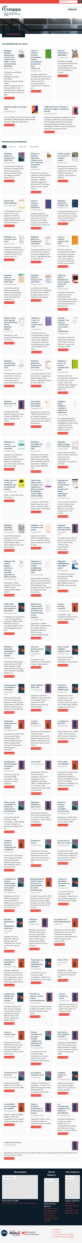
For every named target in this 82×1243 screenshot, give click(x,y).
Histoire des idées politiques (10, 202)
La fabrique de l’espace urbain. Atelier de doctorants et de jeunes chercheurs (10, 884)
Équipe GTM (22, 146)
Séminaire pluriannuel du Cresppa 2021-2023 (10, 364)
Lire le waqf (35, 762)
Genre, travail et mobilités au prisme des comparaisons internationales (10, 806)
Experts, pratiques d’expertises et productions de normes (37, 1108)
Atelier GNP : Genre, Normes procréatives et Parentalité (10, 607)
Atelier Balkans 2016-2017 (37, 686)
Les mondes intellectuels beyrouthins (36, 403)
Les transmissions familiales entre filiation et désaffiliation (64, 1108)
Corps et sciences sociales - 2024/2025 (35, 204)
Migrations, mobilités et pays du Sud (36, 804)
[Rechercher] (80, 1)
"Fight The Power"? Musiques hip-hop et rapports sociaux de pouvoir (56, 109)
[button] (72, 9)
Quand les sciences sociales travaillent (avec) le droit (63, 806)
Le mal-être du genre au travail (64, 841)
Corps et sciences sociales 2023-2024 (63, 240)
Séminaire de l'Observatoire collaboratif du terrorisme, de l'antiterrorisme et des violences (37, 610)
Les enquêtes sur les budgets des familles (10, 1106)
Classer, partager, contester (61, 606)
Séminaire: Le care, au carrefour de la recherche (10, 445)
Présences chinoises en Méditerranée (63, 687)
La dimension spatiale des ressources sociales (9, 997)
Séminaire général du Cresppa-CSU (63, 203)
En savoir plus (8, 98)
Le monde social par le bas (10, 1074)
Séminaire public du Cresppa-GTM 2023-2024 (9, 278)
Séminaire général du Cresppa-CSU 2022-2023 (36, 364)
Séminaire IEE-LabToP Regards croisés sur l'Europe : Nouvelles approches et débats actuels (10, 569)
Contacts (57, 1232)
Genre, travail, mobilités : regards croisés (64, 649)
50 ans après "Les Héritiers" (64, 763)
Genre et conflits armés (9, 1033)
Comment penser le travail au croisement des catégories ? (10, 844)
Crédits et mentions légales (64, 1237)
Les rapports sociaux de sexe (37, 1074)
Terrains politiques (35, 722)
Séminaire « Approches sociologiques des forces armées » (9, 651)
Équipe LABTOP (34, 146)
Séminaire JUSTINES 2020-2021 (8, 527)
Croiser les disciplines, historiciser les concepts (64, 882)
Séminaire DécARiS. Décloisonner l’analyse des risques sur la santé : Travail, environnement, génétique (10, 58)
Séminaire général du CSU (10, 402)
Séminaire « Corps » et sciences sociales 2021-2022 (63, 365)
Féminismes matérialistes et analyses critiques (10, 724)
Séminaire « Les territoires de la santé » (37, 527)
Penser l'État (63, 960)
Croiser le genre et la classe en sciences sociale (64, 156)
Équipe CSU (12, 146)
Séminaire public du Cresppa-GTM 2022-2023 (36, 278)
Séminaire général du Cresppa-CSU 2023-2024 (36, 240)
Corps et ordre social (12, 1142)
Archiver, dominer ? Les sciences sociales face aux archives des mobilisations (63, 324)
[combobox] (68, 1)
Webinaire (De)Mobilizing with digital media (63, 564)
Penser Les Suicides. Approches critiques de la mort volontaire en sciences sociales (37, 160)
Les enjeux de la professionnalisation (62, 920)
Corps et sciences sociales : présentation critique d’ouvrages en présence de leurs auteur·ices (36, 59)
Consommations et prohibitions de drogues (10, 687)
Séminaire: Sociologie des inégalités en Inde (36, 445)
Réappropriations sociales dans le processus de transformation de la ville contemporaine (37, 884)
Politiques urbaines (33, 920)
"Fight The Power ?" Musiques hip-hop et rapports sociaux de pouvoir (64, 280)
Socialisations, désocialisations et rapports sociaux (10, 765)
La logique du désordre (63, 722)
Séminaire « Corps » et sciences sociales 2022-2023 (37, 322)
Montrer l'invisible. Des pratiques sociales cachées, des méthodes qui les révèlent (36, 1038)
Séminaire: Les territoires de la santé (10, 239)
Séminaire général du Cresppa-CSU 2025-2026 (9, 156)
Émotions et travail (35, 841)
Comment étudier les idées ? (62, 1075)
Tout (4, 146)
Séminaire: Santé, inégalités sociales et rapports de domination (62, 407)
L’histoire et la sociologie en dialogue (9, 962)
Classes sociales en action (63, 996)
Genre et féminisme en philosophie (63, 53)
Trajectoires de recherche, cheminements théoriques (37, 963)
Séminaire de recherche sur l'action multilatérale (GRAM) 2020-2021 (36, 566)
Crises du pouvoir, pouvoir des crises (37, 649)
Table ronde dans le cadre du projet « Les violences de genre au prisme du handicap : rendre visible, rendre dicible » (37, 488)
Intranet (57, 1230)
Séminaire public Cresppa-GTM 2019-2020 (64, 527)
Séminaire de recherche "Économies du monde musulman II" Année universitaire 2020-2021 (63, 488)
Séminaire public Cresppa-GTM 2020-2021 (64, 444)
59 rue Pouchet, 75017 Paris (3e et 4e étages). (19, 1203)
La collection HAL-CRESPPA (64, 1234)
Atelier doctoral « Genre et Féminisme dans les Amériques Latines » (10, 484)
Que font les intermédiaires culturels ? (63, 1034)
